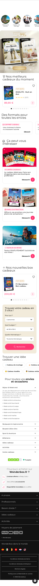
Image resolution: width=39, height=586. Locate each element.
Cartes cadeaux (8, 452)
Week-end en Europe (11, 406)
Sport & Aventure (9, 433)
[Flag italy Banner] (6, 549)
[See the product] (33, 103)
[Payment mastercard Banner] (21, 533)
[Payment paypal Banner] (4, 533)
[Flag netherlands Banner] (20, 549)
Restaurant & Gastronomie (12, 424)
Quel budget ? (10, 325)
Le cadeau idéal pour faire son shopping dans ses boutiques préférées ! (17, 174)
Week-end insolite (10, 415)
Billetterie (6, 438)
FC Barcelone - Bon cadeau (22, 285)
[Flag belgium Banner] (11, 549)
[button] (18, 72)
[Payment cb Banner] (10, 533)
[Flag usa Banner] (24, 549)
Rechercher (21, 347)
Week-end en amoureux (12, 400)
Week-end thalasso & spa (12, 412)
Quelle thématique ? (13, 335)
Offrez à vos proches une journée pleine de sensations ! (18, 213)
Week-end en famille (11, 409)
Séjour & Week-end (9, 387)
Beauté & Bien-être (9, 429)
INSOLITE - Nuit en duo (24, 93)
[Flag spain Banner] (2, 549)
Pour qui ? (9, 315)
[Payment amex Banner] (16, 533)
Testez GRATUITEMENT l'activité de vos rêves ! (19, 251)
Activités (5, 447)
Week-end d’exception (12, 418)
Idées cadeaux (8, 443)
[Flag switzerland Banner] (15, 549)
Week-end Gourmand (11, 403)
